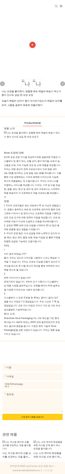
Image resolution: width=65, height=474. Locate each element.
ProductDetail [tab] (32, 123)
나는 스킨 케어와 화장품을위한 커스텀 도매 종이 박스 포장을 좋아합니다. (47, 455)
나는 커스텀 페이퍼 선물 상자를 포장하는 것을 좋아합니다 (16, 455)
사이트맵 (47, 470)
